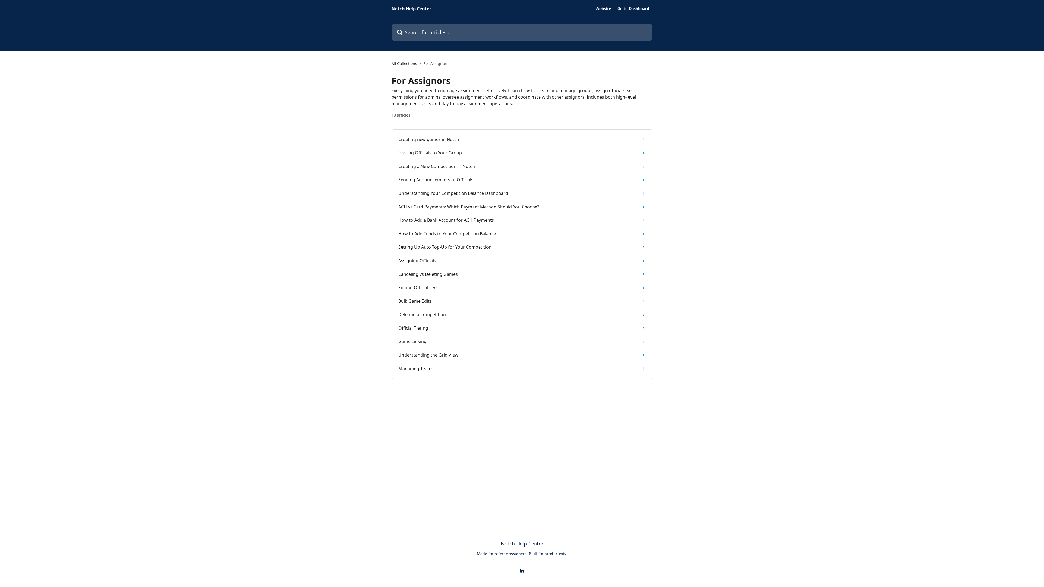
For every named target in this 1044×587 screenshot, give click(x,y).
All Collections (404, 63)
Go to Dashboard (633, 9)
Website (603, 9)
